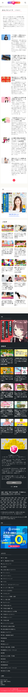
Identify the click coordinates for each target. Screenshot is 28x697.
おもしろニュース (6, 563)
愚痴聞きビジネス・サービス (9, 650)
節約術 (4, 659)
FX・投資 (4, 557)
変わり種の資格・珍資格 (8, 647)
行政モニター (5, 662)
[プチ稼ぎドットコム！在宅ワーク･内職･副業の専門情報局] (14, 2)
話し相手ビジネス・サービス (9, 667)
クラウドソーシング (7, 578)
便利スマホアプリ (6, 632)
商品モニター (5, 644)
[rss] (15, 689)
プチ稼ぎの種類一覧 (7, 608)
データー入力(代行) (7, 590)
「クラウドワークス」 (14, 215)
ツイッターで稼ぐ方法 (8, 587)
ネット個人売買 (6, 599)
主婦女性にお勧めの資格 (8, 626)
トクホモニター (6, 593)
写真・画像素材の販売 (8, 635)
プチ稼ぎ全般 (5, 620)
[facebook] (11, 486)
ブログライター (6, 602)
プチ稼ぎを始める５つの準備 (9, 611)
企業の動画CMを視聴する (8, 629)
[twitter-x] (13, 486)
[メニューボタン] (2, 2)
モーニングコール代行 (8, 623)
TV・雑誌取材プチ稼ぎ (8, 560)
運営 (2, 683)
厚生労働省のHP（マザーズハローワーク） (11, 517)
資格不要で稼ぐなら (14, 214)
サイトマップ (4, 679)
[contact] (16, 486)
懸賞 (3, 653)
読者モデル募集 (6, 670)
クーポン (4, 581)
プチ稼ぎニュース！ (7, 617)
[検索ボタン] (25, 2)
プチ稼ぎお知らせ (6, 605)
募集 (3, 641)
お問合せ (14, 482)
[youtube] (15, 486)
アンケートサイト (6, 575)
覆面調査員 (5, 664)
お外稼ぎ (4, 566)
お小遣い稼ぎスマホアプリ (9, 569)
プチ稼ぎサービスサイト (8, 614)
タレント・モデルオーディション (10, 584)
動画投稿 (4, 638)
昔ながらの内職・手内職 (8, 656)
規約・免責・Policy (6, 681)
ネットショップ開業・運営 (9, 596)
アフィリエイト (6, 572)
